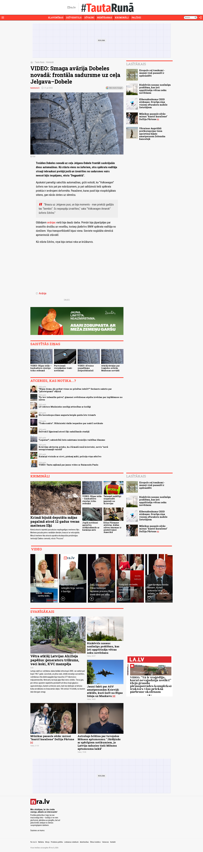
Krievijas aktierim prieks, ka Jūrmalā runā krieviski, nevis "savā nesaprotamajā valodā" (73, 448)
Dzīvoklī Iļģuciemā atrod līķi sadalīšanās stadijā (64, 431)
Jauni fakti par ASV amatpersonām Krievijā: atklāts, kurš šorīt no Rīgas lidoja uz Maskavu (105, 691)
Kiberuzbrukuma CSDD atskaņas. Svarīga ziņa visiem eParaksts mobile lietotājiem (153, 103)
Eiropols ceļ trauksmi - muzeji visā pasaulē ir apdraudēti (152, 73)
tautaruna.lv (34, 88)
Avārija (41, 293)
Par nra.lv (33, 842)
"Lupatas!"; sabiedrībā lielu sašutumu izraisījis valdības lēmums (72, 440)
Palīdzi (136, 17)
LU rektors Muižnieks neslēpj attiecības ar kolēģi (65, 406)
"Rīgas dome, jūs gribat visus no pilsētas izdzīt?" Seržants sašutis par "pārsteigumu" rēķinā (75, 390)
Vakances (105, 842)
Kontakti (113, 842)
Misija (47, 842)
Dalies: (67, 300)
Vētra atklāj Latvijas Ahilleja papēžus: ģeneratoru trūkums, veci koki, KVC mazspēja (54, 660)
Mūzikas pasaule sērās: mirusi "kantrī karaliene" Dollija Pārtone (153, 116)
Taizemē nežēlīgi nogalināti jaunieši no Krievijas (112, 500)
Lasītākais (136, 64)
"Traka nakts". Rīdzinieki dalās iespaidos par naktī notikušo (71, 423)
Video (36, 549)
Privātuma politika (57, 842)
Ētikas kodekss (95, 842)
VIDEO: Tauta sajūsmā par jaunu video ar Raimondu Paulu (68, 464)
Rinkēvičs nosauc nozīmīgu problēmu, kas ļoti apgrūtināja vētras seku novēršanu (155, 88)
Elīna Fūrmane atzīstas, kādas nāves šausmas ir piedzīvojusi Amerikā (112, 527)
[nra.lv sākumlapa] (71, 7)
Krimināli (122, 17)
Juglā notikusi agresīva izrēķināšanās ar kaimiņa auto (90, 526)
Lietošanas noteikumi (71, 842)
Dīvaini (89, 17)
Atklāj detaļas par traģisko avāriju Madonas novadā (110, 368)
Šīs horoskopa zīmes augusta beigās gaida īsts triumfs (67, 415)
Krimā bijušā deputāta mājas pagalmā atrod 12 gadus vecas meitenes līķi (54, 521)
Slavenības (55, 17)
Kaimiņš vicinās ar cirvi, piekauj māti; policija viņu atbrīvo (70, 456)
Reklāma (41, 842)
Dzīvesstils (73, 17)
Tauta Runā (39, 62)
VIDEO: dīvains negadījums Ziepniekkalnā (86, 368)
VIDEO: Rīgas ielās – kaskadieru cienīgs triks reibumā (41, 368)
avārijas (51, 222)
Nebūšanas (104, 17)
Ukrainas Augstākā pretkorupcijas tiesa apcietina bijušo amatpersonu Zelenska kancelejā (152, 133)
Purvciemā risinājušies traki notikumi (63, 368)
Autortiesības (84, 842)
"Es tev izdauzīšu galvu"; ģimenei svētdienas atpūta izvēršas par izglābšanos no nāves (80, 398)
